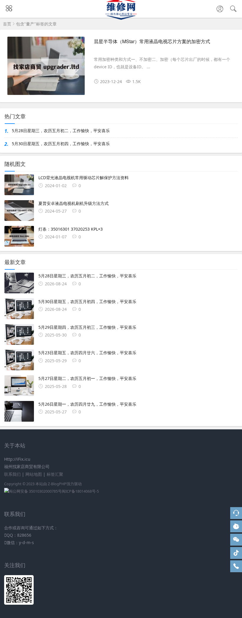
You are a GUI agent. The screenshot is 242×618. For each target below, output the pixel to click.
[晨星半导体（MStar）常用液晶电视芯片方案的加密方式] (46, 68)
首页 (7, 24)
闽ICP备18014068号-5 (80, 491)
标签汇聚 (55, 474)
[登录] (220, 9)
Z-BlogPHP (57, 483)
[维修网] (121, 18)
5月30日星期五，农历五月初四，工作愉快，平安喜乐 (61, 143)
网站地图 (33, 474)
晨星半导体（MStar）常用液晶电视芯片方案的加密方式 (152, 41)
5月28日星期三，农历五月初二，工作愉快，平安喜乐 (61, 130)
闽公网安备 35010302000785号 (35, 491)
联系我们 (12, 474)
